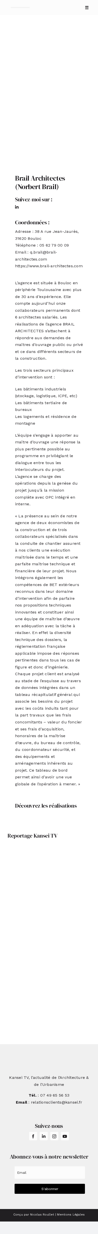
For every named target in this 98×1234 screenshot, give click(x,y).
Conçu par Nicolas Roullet (33, 1214)
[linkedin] (17, 207)
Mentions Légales (71, 1214)
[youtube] (65, 1136)
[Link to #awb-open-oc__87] (86, 7)
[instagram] (54, 1136)
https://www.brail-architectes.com (49, 266)
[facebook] (33, 1136)
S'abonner (49, 1189)
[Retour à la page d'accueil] (20, 7)
